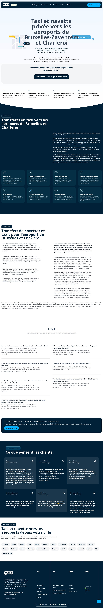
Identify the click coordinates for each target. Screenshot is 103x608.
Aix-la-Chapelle (7, 553)
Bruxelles (31, 549)
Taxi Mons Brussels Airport (59, 590)
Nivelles (45, 544)
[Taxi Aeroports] (6, 4)
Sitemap (39, 597)
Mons (14, 544)
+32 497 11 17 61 (73, 591)
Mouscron (82, 544)
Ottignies (55, 549)
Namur (22, 544)
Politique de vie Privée (42, 594)
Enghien (72, 549)
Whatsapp (71, 588)
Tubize (53, 544)
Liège (29, 544)
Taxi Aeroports (40, 585)
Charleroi (6, 544)
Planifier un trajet (41, 588)
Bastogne (14, 549)
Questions (55, 5)
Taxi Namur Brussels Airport (59, 593)
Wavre (37, 544)
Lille (96, 549)
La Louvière (62, 544)
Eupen (89, 549)
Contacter (71, 585)
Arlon (22, 549)
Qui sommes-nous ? (46, 5)
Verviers (91, 544)
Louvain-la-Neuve (42, 549)
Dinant (5, 549)
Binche (64, 549)
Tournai (72, 544)
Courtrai (81, 549)
